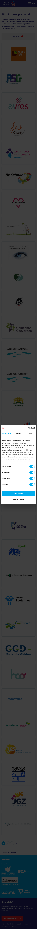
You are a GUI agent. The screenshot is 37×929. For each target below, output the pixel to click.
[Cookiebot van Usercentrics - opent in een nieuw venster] (26, 428)
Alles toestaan (18, 493)
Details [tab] (18, 433)
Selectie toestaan (18, 499)
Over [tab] (30, 433)
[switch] (32, 472)
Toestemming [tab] (6, 433)
